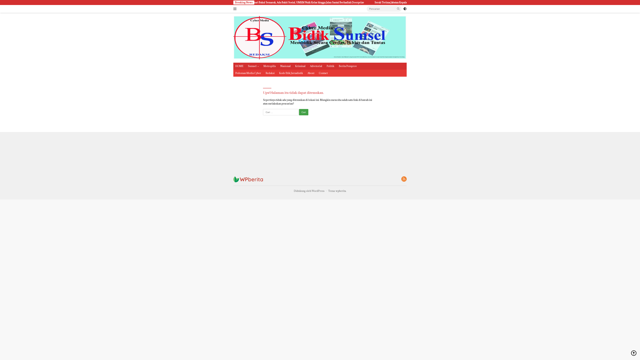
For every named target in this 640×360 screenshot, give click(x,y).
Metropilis (270, 66)
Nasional (285, 66)
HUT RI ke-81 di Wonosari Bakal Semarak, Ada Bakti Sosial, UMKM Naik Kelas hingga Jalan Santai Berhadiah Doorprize (275, 2)
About (311, 73)
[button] (398, 8)
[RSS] (404, 179)
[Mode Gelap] (405, 9)
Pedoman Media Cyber (248, 73)
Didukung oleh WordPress (309, 190)
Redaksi (270, 73)
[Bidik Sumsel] (320, 37)
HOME (239, 66)
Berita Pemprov (348, 66)
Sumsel (252, 66)
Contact (323, 73)
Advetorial (316, 66)
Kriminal (300, 66)
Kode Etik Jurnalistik (291, 73)
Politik (330, 66)
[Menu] (235, 9)
